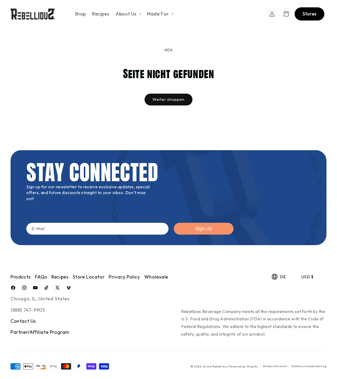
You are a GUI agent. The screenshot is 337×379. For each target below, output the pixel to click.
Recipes (59, 277)
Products (21, 277)
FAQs (41, 277)
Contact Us (23, 321)
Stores (309, 14)
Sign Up (203, 228)
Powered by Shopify (243, 366)
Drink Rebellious (215, 366)
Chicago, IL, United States (40, 299)
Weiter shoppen (168, 99)
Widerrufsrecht (275, 366)
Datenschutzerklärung (309, 366)
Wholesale (156, 277)
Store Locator (89, 277)
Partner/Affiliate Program (40, 332)
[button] (128, 14)
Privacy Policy (124, 277)
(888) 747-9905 (28, 310)
